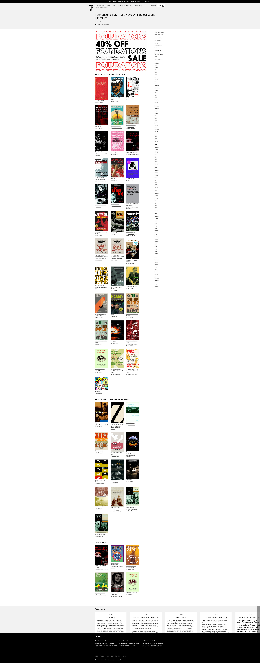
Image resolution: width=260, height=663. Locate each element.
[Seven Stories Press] (91, 8)
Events (117, 5)
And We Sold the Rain (100, 534)
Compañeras (114, 178)
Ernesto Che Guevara (117, 128)
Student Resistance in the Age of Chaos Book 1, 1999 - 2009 (117, 371)
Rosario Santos (99, 536)
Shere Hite (130, 180)
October (156, 87)
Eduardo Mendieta (130, 128)
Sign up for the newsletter (114, 660)
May (156, 72)
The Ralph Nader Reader (132, 286)
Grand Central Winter (100, 506)
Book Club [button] (126, 5)
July (155, 69)
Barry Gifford (130, 481)
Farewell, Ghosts (158, 52)
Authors (113, 5)
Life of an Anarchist (115, 204)
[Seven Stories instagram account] (105, 660)
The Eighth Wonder (159, 59)
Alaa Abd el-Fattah (116, 290)
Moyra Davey (99, 128)
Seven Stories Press (99, 5)
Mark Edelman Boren (117, 374)
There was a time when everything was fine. (146, 617)
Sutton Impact (98, 391)
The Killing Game (115, 232)
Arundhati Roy (131, 263)
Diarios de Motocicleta (100, 593)
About (124, 656)
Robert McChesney (130, 235)
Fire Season (113, 341)
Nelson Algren (115, 456)
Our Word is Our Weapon (132, 152)
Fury (156, 56)
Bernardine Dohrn (100, 153)
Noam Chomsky (131, 234)
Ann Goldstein (158, 40)
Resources (117, 656)
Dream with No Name (131, 507)
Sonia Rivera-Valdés (133, 510)
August (156, 67)
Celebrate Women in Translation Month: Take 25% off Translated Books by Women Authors (128, 1)
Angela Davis (131, 127)
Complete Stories (99, 451)
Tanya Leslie (99, 426)
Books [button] (108, 5)
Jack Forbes (99, 372)
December (157, 83)
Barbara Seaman (100, 258)
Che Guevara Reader (116, 126)
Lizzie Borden (115, 154)
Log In (159, 5)
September (157, 88)
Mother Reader (98, 126)
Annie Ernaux (99, 424)
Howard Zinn (131, 99)
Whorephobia (114, 152)
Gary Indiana (115, 343)
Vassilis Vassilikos (116, 426)
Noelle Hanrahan (99, 181)
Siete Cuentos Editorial (148, 640)
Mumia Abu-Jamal (100, 179)
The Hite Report (130, 178)
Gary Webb (98, 235)
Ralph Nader (131, 288)
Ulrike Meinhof (131, 207)
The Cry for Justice (99, 100)
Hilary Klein (114, 180)
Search (154, 5)
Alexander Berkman (116, 206)
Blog (121, 5)
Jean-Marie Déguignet (117, 510)
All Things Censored (99, 177)
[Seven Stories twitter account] (101, 660)
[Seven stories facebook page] (98, 660)
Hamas (112, 314)
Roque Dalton (99, 317)
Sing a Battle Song (99, 151)
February (157, 77)
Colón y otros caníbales (131, 592)
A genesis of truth (181, 617)
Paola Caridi (115, 316)
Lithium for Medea (130, 423)
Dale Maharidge (131, 344)
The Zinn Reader (130, 97)
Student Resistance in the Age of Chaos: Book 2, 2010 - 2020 (132, 371)
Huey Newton (115, 101)
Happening (97, 423)
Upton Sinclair (99, 102)
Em (155, 58)
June (156, 70)
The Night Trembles (159, 54)
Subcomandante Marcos (133, 154)
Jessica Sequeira (158, 45)
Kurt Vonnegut (99, 452)
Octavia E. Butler (100, 483)
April (156, 74)
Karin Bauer (129, 208)
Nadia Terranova (158, 41)
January (156, 79)
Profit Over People (130, 232)
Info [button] (130, 5)
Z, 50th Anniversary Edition (117, 424)
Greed (127, 451)
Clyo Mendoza (158, 47)
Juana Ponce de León (133, 509)
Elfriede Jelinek (131, 453)
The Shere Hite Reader (100, 205)
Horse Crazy (113, 480)
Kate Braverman (131, 425)
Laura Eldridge (98, 260)
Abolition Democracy (131, 125)
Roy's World (129, 479)
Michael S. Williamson (131, 345)
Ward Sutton (99, 393)
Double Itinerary (110, 617)
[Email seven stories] (95, 660)
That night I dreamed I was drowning (216, 617)
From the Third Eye (99, 285)
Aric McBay (130, 317)
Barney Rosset (99, 287)
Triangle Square (122, 640)
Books (96, 656)
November (157, 85)
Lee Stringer (99, 508)
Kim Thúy (157, 43)
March (156, 76)
